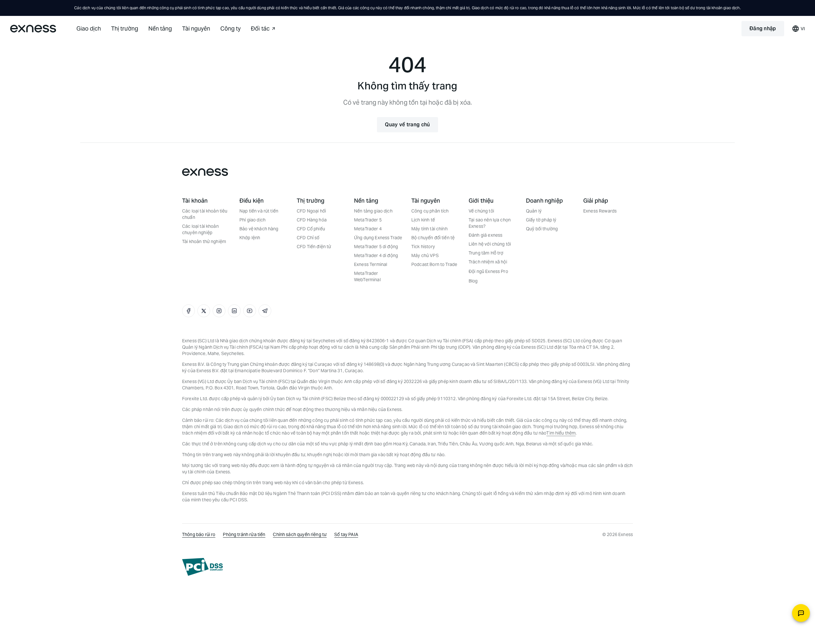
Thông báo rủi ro (198, 534)
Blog (473, 281)
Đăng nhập (762, 28)
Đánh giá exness (485, 235)
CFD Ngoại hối (311, 211)
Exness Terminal (370, 264)
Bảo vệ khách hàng (259, 229)
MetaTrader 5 (368, 220)
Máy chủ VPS (425, 255)
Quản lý (534, 211)
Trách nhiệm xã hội (488, 262)
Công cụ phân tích (430, 211)
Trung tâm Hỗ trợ (486, 253)
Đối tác (260, 28)
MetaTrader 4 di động (376, 255)
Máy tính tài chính (429, 229)
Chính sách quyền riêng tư (300, 534)
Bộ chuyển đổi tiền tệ (433, 237)
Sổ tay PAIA (346, 534)
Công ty (230, 28)
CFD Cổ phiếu (311, 229)
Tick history (423, 246)
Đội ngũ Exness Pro (488, 271)
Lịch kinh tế (423, 220)
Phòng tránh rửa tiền (244, 534)
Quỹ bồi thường (542, 229)
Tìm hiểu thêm (561, 433)
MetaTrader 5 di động (376, 246)
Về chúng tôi (481, 211)
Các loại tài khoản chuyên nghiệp (200, 229)
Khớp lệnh (249, 237)
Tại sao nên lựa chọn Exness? (490, 223)
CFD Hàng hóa (312, 220)
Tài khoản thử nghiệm (204, 241)
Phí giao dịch (252, 220)
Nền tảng (160, 28)
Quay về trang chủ (407, 124)
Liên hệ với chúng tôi (490, 244)
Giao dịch (88, 28)
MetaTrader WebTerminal (367, 276)
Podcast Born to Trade (434, 264)
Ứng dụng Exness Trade (378, 237)
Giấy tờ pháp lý (541, 220)
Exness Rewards (600, 211)
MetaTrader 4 (368, 229)
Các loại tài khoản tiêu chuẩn (204, 214)
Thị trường (124, 28)
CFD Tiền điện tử (314, 246)
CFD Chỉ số (308, 237)
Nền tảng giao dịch (373, 211)
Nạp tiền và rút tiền (258, 211)
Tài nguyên (196, 28)
